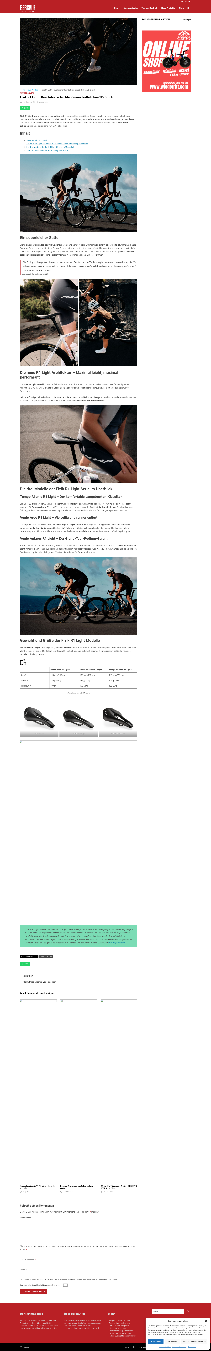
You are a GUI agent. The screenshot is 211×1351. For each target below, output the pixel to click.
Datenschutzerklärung (179, 1347)
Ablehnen (172, 1341)
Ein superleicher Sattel (36, 140)
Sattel (49, 956)
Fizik (42, 956)
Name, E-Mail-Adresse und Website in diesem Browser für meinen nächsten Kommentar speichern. (71, 1280)
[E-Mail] (189, 1)
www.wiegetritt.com (116, 942)
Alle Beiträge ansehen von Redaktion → (41, 982)
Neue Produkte (168, 8)
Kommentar (26, 1218)
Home (117, 8)
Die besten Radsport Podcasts (121, 1331)
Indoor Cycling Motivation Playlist (122, 1336)
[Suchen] (187, 1311)
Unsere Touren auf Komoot (120, 1333)
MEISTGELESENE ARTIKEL (156, 19)
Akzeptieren (155, 1341)
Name (23, 1250)
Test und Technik (149, 8)
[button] (206, 1321)
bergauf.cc (28, 1347)
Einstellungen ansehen (194, 1341)
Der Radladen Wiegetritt (119, 1325)
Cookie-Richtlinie (165, 1347)
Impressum (192, 1347)
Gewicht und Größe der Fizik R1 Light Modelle (47, 150)
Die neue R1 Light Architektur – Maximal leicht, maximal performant (57, 143)
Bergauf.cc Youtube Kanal (119, 1320)
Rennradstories (130, 8)
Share (26, 108)
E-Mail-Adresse (28, 1260)
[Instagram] (186, 1)
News (181, 8)
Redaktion (27, 102)
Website (24, 1270)
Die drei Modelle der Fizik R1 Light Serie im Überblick (50, 147)
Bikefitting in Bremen (117, 1328)
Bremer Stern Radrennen (119, 1323)
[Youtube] (182, 1)
